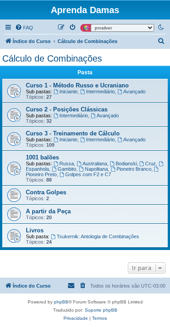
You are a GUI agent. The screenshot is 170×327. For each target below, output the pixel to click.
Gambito (67, 169)
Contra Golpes (46, 192)
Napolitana (96, 169)
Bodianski (126, 163)
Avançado (134, 91)
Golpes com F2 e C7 (88, 174)
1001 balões (42, 157)
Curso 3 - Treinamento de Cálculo (73, 133)
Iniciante (68, 91)
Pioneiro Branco (134, 169)
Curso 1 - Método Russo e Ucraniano (77, 85)
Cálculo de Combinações (52, 58)
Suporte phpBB (101, 310)
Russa (66, 163)
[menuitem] (24, 27)
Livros (35, 230)
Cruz (150, 163)
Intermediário (100, 91)
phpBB (61, 301)
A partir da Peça (48, 211)
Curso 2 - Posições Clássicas (66, 109)
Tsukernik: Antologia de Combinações (98, 236)
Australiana (95, 163)
